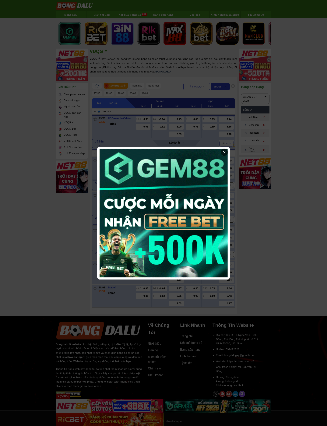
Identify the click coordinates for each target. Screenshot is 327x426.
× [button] (224, 152)
